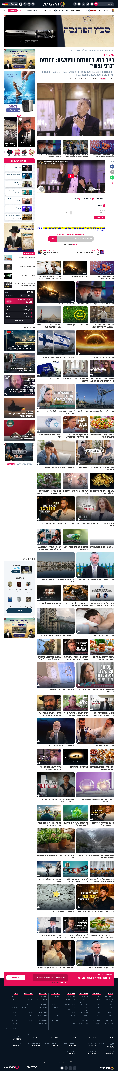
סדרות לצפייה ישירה (69, 1007)
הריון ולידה (29, 1015)
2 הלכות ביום (109, 1007)
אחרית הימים (56, 1018)
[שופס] (29, 4)
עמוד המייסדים (109, 1023)
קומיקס (73, 1012)
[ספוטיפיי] (21, 4)
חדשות (99, 10)
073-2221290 (36, 1045)
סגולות (58, 1010)
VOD (107, 10)
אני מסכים (70, 244)
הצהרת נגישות (109, 1026)
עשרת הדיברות (56, 1004)
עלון (54, 10)
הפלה (30, 1012)
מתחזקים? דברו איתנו (11, 4)
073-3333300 (92, 1045)
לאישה (30, 996)
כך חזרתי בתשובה (83, 1018)
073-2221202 (73, 1053)
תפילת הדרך (14, 1018)
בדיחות (73, 1002)
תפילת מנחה (14, 999)
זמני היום (58, 10)
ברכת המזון (15, 1007)
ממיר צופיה (111, 1051)
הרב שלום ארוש (43, 1020)
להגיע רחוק (85, 1015)
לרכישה (16, 571)
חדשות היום (97, 1002)
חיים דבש (75, 199)
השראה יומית (84, 1020)
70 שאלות (71, 10)
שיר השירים (15, 1020)
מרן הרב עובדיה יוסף (42, 999)
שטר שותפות (93, 10)
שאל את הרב (65, 10)
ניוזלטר (111, 1004)
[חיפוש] (96, 4)
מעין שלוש (15, 1010)
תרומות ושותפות (109, 1018)
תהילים (16, 1015)
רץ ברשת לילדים (70, 999)
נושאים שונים (56, 994)
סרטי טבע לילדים (70, 1018)
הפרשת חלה (29, 1020)
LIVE (23, 10)
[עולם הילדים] (33, 4)
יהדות (99, 996)
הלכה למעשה (84, 1004)
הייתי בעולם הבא (83, 1023)
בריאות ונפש (57, 1015)
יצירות (73, 1020)
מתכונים (30, 999)
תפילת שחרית (14, 996)
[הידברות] (54, 4)
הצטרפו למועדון (12, 10)
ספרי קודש (57, 1023)
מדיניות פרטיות (109, 996)
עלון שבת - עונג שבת (71, 1035)
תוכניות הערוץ (84, 994)
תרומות (40, 10)
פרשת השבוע (96, 1020)
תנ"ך (58, 999)
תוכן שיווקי (97, 1026)
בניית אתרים (24, 1068)
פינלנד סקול (57, 1007)
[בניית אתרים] (32, 1068)
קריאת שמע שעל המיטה (11, 1028)
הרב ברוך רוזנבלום (42, 1015)
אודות (111, 1028)
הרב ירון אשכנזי (43, 1012)
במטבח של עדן (84, 1002)
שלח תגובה (100, 217)
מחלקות (45, 10)
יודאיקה (58, 1026)
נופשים (111, 1015)
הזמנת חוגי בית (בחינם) (34, 1043)
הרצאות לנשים (28, 1018)
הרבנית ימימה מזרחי (27, 1007)
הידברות (110, 994)
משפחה (98, 1010)
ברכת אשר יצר (14, 1026)
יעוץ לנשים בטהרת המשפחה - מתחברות (106, 1044)
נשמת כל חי (15, 1023)
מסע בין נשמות (84, 1012)
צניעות (30, 1010)
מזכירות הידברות (110, 1035)
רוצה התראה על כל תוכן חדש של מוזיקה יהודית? (71, 234)
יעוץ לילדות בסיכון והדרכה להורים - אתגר (12, 1035)
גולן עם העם (84, 1010)
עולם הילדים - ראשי (70, 996)
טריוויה (73, 1015)
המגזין (98, 999)
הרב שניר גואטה (43, 1010)
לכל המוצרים (19, 610)
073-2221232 (36, 1037)
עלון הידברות (109, 1002)
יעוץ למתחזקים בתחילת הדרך (32, 1035)
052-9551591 (73, 1045)
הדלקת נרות (29, 1004)
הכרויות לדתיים (56, 1020)
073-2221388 (73, 1037)
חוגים (73, 1023)
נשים (99, 1004)
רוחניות (98, 1007)
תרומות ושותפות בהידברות (89, 1035)
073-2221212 (92, 1037)
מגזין (103, 10)
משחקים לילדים (71, 1010)
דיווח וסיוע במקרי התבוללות (51, 1043)
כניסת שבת (110, 1012)
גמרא (58, 1002)
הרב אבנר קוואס (43, 1023)
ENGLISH (29, 10)
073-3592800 (54, 1037)
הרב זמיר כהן (86, 10)
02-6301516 (110, 1047)
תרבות (98, 1015)
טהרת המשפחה (28, 1002)
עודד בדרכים (85, 996)
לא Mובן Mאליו (84, 999)
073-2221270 (17, 1045)
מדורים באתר (96, 994)
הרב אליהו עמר (43, 1026)
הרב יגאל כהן (43, 1007)
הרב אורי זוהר (43, 1018)
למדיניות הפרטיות (68, 244)
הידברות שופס (109, 1020)
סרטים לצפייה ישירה (69, 1004)
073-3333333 (110, 1053)
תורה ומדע (97, 1012)
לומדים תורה (57, 996)
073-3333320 (17, 1039)
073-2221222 (110, 1037)
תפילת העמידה (14, 1004)
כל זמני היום (19, 321)
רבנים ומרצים (43, 994)
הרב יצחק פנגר (43, 1004)
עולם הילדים (78, 10)
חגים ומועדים (97, 1023)
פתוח (86, 1007)
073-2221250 (92, 1053)
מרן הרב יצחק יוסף (42, 1002)
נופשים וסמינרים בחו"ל (71, 1051)
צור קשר (35, 10)
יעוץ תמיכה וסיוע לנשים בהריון (69, 1043)
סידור (16, 994)
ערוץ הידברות (109, 999)
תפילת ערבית (14, 1002)
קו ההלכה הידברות (91, 1043)
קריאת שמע (15, 1012)
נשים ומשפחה (28, 994)
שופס (50, 10)
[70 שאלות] (25, 4)
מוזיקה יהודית (87, 199)
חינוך (58, 1012)
